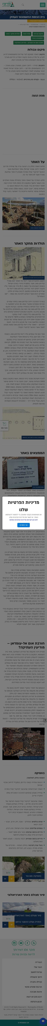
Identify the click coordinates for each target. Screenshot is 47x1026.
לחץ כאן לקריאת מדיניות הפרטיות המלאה (23, 520)
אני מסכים (23, 525)
